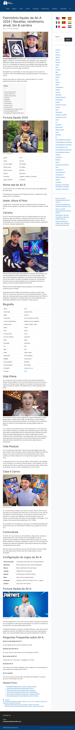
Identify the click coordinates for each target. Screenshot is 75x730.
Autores (57, 69)
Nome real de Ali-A (10, 94)
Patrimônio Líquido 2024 (41, 701)
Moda (57, 132)
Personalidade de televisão (63, 149)
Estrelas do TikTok (60, 104)
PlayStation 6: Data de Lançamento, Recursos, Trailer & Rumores (62, 217)
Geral (57, 109)
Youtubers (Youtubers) (62, 189)
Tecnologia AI (59, 169)
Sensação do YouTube (14, 703)
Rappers (14, 8)
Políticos (57, 154)
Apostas (57, 54)
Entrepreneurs (45, 8)
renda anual (6, 703)
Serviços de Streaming (62, 164)
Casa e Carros (9, 105)
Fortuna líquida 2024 (10, 92)
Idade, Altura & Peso (10, 95)
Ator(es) (57, 62)
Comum (57, 92)
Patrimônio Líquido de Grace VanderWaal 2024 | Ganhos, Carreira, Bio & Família (24, 706)
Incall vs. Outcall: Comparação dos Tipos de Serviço (63, 210)
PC (56, 137)
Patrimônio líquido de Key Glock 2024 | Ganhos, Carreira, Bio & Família (22, 704)
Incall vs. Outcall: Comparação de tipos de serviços (62, 200)
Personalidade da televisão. (63, 144)
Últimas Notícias (60, 177)
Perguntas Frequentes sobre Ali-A (14, 113)
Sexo (56, 167)
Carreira (7, 97)
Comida (57, 89)
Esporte (57, 102)
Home (7, 8)
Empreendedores (60, 97)
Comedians (36, 8)
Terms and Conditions (54, 727)
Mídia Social (59, 127)
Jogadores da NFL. (61, 117)
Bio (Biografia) (13, 701)
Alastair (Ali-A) (28, 368)
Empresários (59, 99)
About (70, 727)
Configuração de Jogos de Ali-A (14, 109)
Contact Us (65, 727)
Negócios (58, 134)
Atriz (56, 67)
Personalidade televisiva (62, 152)
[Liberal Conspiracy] (8, 3)
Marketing (58, 124)
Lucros (32, 701)
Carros (57, 77)
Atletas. (57, 59)
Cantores (58, 74)
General (57, 107)
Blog (56, 72)
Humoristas (58, 112)
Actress (28, 8)
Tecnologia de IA (60, 172)
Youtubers (54, 8)
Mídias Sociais (59, 129)
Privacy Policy (43, 727)
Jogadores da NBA (61, 114)
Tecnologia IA (59, 174)
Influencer (24, 701)
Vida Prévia (8, 101)
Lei (56, 122)
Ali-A (25, 371)
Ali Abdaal (7, 701)
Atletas (57, 57)
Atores (57, 64)
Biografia (7, 99)
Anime (57, 52)
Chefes (57, 82)
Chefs (57, 84)
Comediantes (59, 87)
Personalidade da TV (61, 147)
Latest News (63, 8)
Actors (21, 8)
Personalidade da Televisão (63, 142)
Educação (58, 94)
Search (57, 36)
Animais (57, 49)
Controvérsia (8, 107)
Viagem (57, 179)
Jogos (28, 701)
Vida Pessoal (8, 103)
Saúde (57, 162)
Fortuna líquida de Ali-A (11, 111)
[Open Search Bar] (70, 9)
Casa (56, 79)
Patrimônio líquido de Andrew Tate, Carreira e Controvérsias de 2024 (62, 223)
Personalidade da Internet (63, 139)
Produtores (58, 157)
